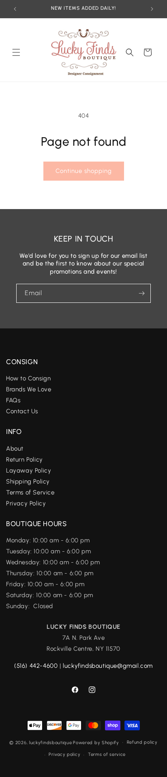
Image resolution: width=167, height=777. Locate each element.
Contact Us (22, 411)
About (15, 448)
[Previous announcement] (15, 9)
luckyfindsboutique (50, 742)
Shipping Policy (28, 481)
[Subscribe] (141, 293)
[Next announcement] (152, 9)
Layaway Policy (28, 470)
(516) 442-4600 (36, 665)
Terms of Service (30, 492)
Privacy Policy (26, 503)
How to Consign (28, 378)
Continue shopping (84, 171)
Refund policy (142, 742)
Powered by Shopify (96, 742)
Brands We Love (28, 389)
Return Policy (24, 459)
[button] (16, 52)
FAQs (14, 400)
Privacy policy (64, 754)
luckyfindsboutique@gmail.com (108, 665)
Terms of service (107, 754)
